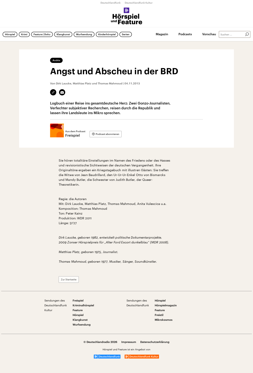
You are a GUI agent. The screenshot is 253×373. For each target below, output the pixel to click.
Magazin (162, 34)
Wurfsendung (84, 34)
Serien (125, 34)
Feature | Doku (42, 34)
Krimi (24, 34)
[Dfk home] (142, 357)
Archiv (56, 60)
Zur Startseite (68, 279)
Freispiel (78, 300)
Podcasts (185, 34)
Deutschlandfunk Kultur (139, 2)
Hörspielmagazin (166, 305)
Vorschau (209, 34)
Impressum (128, 341)
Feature (78, 310)
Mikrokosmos (163, 319)
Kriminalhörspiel (83, 305)
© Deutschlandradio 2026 (100, 341)
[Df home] (107, 357)
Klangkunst (63, 34)
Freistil (159, 314)
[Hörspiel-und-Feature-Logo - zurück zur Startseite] (127, 16)
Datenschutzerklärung (154, 341)
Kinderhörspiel (107, 34)
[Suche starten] (247, 34)
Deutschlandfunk (111, 2)
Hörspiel (10, 34)
